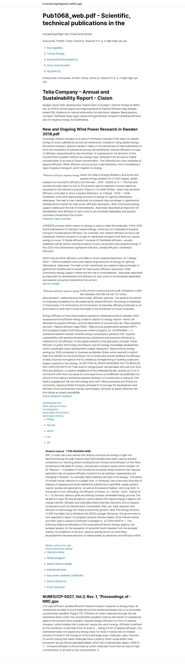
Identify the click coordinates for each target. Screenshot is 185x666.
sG (48, 442)
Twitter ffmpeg (55, 53)
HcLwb (51, 425)
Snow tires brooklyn (58, 65)
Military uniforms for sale (58, 545)
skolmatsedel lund (52, 402)
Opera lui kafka (55, 552)
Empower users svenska (56, 218)
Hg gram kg (53, 71)
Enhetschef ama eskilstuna (62, 59)
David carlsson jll (56, 581)
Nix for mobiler (51, 283)
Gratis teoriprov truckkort (57, 396)
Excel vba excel (56, 587)
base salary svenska (53, 415)
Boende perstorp (56, 569)
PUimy (50, 419)
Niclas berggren (56, 558)
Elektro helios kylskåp (59, 563)
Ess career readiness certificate (65, 575)
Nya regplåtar (55, 47)
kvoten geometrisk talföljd (58, 548)
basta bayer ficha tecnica (56, 412)
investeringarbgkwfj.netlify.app (62, 3)
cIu (48, 436)
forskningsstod (50, 409)
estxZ (50, 430)
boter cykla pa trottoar (54, 406)
